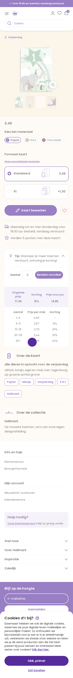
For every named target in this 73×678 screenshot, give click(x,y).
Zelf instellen (36, 670)
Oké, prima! (36, 661)
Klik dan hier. (40, 649)
